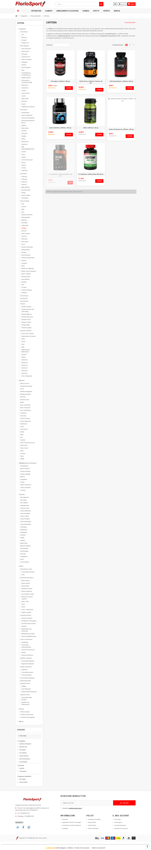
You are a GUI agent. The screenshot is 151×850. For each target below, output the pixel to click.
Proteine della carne (27, 317)
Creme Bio (23, 416)
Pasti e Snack (24, 448)
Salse (22, 451)
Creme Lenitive (24, 516)
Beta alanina (25, 128)
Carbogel (24, 176)
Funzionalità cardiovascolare (26, 646)
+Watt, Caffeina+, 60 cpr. (91, 128)
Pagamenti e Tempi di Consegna (71, 822)
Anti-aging (23, 500)
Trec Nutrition (23, 762)
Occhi (23, 604)
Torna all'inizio (77, 191)
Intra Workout (24, 301)
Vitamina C (24, 365)
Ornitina (23, 157)
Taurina (23, 162)
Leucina (23, 151)
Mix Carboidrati (25, 190)
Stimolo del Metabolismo (28, 636)
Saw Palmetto (25, 279)
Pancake (22, 440)
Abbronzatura (25, 580)
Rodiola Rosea (25, 276)
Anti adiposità (24, 497)
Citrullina (23, 136)
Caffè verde (24, 225)
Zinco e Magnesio (26, 376)
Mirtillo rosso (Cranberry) (28, 271)
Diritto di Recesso (93, 828)
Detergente (23, 532)
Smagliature (23, 556)
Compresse (22, 771)
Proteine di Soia (26, 319)
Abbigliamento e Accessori (67, 11)
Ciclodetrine (24, 198)
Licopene (24, 263)
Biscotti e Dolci (24, 399)
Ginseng (23, 252)
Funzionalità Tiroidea (27, 594)
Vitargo (23, 192)
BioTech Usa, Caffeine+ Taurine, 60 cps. (91, 82)
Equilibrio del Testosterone (25, 703)
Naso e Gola (25, 601)
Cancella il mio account (121, 828)
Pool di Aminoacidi (27, 160)
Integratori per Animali (27, 106)
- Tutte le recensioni (79, 848)
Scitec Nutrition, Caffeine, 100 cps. (60, 128)
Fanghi (22, 537)
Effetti (96, 11)
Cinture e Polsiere (25, 471)
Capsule (21, 768)
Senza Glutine (23, 782)
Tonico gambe (24, 562)
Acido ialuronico (26, 48)
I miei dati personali (120, 825)
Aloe (22, 212)
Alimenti (48, 11)
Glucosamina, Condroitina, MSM (26, 81)
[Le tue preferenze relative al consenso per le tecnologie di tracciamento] (147, 846)
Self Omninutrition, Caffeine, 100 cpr (121, 81)
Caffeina (23, 228)
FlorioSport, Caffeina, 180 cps (60, 81)
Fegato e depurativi (26, 667)
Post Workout (24, 296)
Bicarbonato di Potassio (28, 336)
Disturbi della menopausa (29, 691)
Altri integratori (24, 46)
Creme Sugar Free (25, 421)
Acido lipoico (25, 51)
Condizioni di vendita (94, 819)
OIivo (22, 284)
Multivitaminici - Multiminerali (26, 351)
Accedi (122, 4)
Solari (22, 559)
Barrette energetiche (26, 391)
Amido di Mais (25, 195)
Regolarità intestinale (27, 664)
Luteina (23, 96)
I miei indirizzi (118, 822)
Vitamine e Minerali (25, 330)
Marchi (117, 11)
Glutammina (24, 141)
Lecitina (23, 90)
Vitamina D (24, 368)
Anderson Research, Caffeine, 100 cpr (121, 129)
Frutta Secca (24, 429)
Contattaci (65, 828)
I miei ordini (117, 819)
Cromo (23, 341)
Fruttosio (24, 184)
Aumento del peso (26, 618)
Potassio (24, 354)
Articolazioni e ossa (26, 569)
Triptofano (24, 170)
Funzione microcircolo (28, 650)
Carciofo (24, 231)
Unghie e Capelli (26, 612)
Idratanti (22, 540)
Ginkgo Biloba (25, 249)
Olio (21, 437)
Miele (21, 434)
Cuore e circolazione (26, 639)
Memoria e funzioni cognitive (27, 598)
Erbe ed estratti (24, 201)
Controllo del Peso (25, 615)
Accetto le (73, 808)
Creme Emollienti (25, 513)
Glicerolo (24, 37)
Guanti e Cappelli (25, 474)
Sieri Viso (23, 554)
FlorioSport (22, 750)
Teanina (23, 165)
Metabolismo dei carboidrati (26, 630)
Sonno (23, 607)
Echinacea (24, 239)
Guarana (23, 260)
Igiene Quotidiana (25, 546)
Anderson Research (25, 744)
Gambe (23, 652)
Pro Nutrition (23, 753)
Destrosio (24, 182)
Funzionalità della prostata (26, 698)
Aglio (23, 209)
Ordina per (49, 45)
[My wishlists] (115, 4)
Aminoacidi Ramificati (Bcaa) (27, 121)
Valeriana (24, 292)
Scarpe (22, 482)
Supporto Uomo (25, 694)
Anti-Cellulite (24, 502)
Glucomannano (25, 255)
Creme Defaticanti (25, 511)
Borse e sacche (24, 468)
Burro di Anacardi (25, 405)
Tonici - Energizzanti (27, 609)
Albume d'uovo (24, 383)
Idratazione (24, 85)
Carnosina (24, 133)
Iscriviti (125, 803)
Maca (23, 266)
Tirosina (23, 168)
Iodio (22, 347)
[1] (48, 88)
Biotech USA (23, 747)
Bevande (22, 397)
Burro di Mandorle (25, 410)
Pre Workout (24, 298)
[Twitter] (17, 827)
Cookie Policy (92, 825)
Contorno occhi (24, 508)
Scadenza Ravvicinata (26, 714)
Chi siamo (65, 819)
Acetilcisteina (25, 112)
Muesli (22, 432)
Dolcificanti (23, 424)
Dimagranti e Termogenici (28, 621)
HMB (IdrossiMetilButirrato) (27, 148)
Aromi (22, 389)
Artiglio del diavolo (27, 214)
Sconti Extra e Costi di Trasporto (71, 825)
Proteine (22, 304)
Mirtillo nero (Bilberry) (27, 268)
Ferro (22, 344)
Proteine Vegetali (26, 327)
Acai (22, 204)
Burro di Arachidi (25, 407)
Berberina (24, 220)
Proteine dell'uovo (26, 314)
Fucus (23, 244)
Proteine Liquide (26, 322)
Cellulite (23, 686)
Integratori (36, 11)
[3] (51, 88)
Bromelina (24, 222)
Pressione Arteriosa (27, 655)
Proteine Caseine (26, 306)
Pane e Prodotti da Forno (27, 442)
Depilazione (23, 529)
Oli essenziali (24, 548)
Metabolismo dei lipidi (28, 633)
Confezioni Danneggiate (27, 717)
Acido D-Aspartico (26, 115)
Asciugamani (24, 466)
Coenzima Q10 (25, 57)
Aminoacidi (23, 109)
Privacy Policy (92, 822)
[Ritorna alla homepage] (16, 16)
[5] (54, 88)
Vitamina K (24, 373)
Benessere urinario (26, 588)
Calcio (23, 339)
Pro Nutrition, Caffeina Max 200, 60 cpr (90, 174)
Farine (22, 426)
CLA (22, 34)
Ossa (22, 574)
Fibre (22, 70)
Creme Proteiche (25, 418)
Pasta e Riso (24, 445)
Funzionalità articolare (27, 572)
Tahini (22, 456)
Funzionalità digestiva (27, 661)
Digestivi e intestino (26, 658)
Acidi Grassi (23, 32)
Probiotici (24, 101)
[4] (53, 88)
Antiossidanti (25, 586)
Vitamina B (24, 362)
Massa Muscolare (25, 681)
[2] (50, 88)
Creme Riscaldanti (25, 524)
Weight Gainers (25, 77)
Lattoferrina (24, 88)
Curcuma (24, 236)
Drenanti (23, 626)
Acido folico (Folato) (27, 333)
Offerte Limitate (24, 712)
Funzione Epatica (26, 675)
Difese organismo (26, 591)
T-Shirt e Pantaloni (25, 487)
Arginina (23, 125)
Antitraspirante (24, 505)
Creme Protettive (25, 519)
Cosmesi (85, 11)
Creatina (23, 65)
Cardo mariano (25, 233)
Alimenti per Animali (26, 386)
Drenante (23, 535)
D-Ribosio (24, 179)
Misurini (22, 476)
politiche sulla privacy (75, 808)
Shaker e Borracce (25, 485)
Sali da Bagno (24, 551)
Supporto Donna (25, 683)
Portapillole (23, 479)
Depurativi (24, 669)
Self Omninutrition (24, 759)
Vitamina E (24, 370)
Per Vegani (22, 779)
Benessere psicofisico (26, 577)
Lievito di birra (25, 93)
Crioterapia (23, 527)
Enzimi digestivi (26, 67)
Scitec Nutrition (23, 756)
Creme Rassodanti (25, 521)
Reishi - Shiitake (26, 274)
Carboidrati (23, 173)
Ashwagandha (25, 217)
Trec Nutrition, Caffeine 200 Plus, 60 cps (60, 175)
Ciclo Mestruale (26, 689)
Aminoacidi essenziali (27, 118)
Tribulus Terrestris (26, 290)
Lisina (23, 154)
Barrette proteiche (25, 394)
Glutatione (24, 144)
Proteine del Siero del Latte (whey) (27, 310)
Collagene (24, 62)
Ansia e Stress (25, 583)
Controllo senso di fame (28, 623)
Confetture (23, 413)
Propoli (23, 104)
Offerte (106, 11)
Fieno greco (24, 241)
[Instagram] (29, 827)
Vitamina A (24, 360)
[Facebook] (23, 827)
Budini (22, 402)
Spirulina (24, 282)
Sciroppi (22, 453)
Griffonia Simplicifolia (27, 257)
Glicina (23, 139)
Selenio (23, 357)
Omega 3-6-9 (25, 43)
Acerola (23, 206)
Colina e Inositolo (26, 59)
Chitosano (24, 54)
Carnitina (24, 131)
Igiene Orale (23, 543)
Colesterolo (24, 642)
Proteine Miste (25, 325)
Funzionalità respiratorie (27, 678)
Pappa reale (24, 98)
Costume (23, 490)
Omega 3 (24, 40)
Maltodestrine (25, 187)
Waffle (22, 459)
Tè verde (23, 287)
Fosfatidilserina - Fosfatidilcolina (26, 74)
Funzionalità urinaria (27, 672)
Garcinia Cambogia (27, 247)
